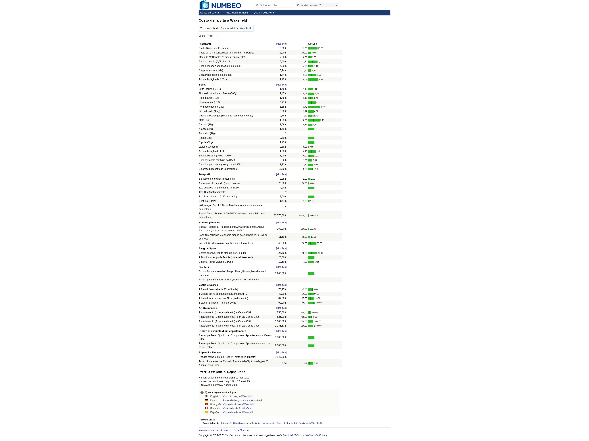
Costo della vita (209, 12)
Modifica (281, 43)
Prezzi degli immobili (236, 12)
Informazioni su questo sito (213, 430)
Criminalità (226, 423)
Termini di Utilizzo (292, 435)
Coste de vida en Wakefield (238, 412)
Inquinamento (268, 423)
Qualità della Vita (264, 12)
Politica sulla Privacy (316, 435)
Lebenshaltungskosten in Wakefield (242, 400)
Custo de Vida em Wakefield (238, 404)
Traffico (320, 423)
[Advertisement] (367, 36)
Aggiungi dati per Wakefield (236, 28)
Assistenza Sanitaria (250, 423)
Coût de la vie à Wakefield (237, 408)
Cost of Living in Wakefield (237, 396)
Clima (236, 423)
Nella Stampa (241, 430)
